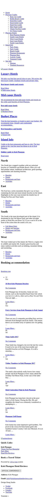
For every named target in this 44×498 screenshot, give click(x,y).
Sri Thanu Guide (16, 31)
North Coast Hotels (17, 43)
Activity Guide (15, 57)
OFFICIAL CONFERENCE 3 (11, 471)
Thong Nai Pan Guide (18, 29)
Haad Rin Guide (16, 21)
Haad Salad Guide (16, 23)
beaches (16, 228)
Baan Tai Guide (15, 17)
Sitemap (13, 63)
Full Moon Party (11, 226)
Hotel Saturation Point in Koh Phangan (20, 390)
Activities (8, 181)
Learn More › (10, 302)
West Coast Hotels (16, 39)
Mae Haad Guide (16, 27)
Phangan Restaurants (17, 53)
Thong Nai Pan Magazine (10, 449)
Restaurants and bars (12, 179)
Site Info (8, 61)
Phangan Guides (11, 15)
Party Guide (14, 49)
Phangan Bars (15, 55)
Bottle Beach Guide (17, 19)
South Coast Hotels (17, 37)
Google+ (8, 490)
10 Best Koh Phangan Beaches (17, 284)
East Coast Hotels (16, 41)
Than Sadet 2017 (11, 337)
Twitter (7, 486)
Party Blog (5, 451)
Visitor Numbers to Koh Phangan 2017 (20, 363)
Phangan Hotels (11, 33)
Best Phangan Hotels (17, 35)
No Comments (10, 288)
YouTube (8, 492)
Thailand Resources (17, 65)
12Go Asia (14, 462)
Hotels (7, 177)
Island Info (9, 45)
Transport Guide (16, 59)
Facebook (8, 488)
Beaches (8, 175)
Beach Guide (14, 51)
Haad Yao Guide (16, 25)
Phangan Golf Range (13, 416)
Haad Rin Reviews (7, 453)
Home (7, 13)
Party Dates (14, 47)
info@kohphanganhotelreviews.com (19, 478)
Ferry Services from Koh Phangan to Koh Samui (24, 310)
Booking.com (6, 271)
